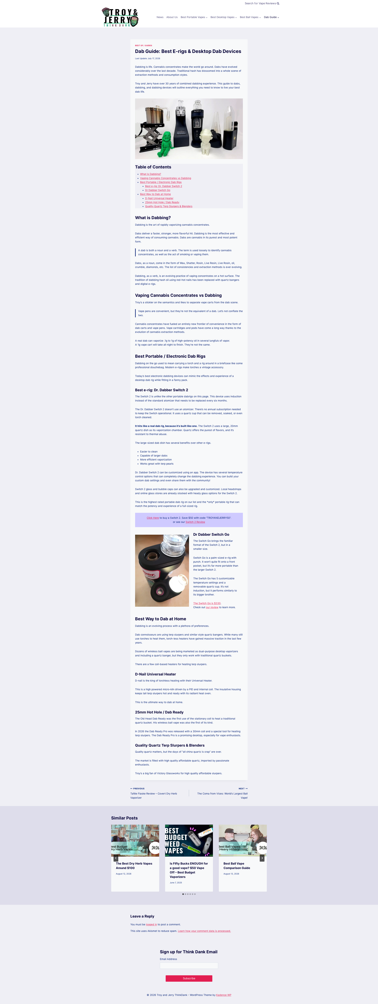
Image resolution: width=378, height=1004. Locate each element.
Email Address (168, 959)
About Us (172, 17)
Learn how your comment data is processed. (204, 930)
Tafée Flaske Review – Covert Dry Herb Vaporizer (153, 793)
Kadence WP (223, 995)
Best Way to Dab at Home (155, 194)
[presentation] (135, 841)
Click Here (153, 517)
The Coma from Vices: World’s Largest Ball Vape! (222, 793)
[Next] (262, 858)
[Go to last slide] (116, 858)
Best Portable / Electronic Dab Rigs (161, 182)
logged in (151, 924)
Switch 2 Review (195, 521)
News (160, 17)
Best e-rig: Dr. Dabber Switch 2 (163, 186)
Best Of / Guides (143, 45)
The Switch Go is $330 (207, 603)
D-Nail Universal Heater (159, 198)
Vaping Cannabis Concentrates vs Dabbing (165, 178)
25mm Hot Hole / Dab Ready (162, 202)
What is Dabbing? (150, 174)
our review (212, 607)
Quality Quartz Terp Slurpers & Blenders (168, 206)
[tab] (183, 894)
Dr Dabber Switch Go (157, 190)
